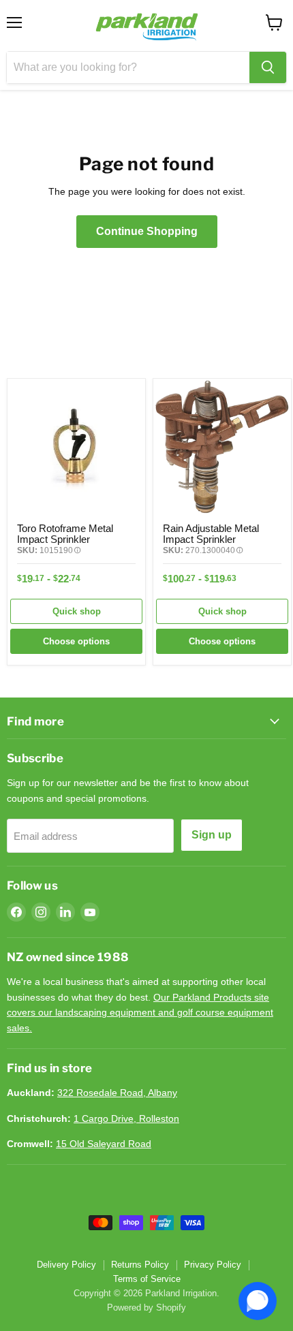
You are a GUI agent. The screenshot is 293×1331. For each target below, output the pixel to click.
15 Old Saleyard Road (103, 1143)
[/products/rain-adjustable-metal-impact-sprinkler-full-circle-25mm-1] (222, 447)
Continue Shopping (147, 231)
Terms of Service (147, 1279)
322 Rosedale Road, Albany (117, 1092)
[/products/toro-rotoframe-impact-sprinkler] (76, 447)
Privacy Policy (212, 1264)
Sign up (211, 835)
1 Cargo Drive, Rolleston (126, 1118)
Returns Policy (140, 1264)
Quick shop (76, 611)
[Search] (267, 67)
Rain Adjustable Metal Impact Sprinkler (211, 533)
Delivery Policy (66, 1264)
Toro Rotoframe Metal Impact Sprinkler (65, 533)
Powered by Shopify (146, 1307)
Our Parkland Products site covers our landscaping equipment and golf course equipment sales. (140, 1012)
